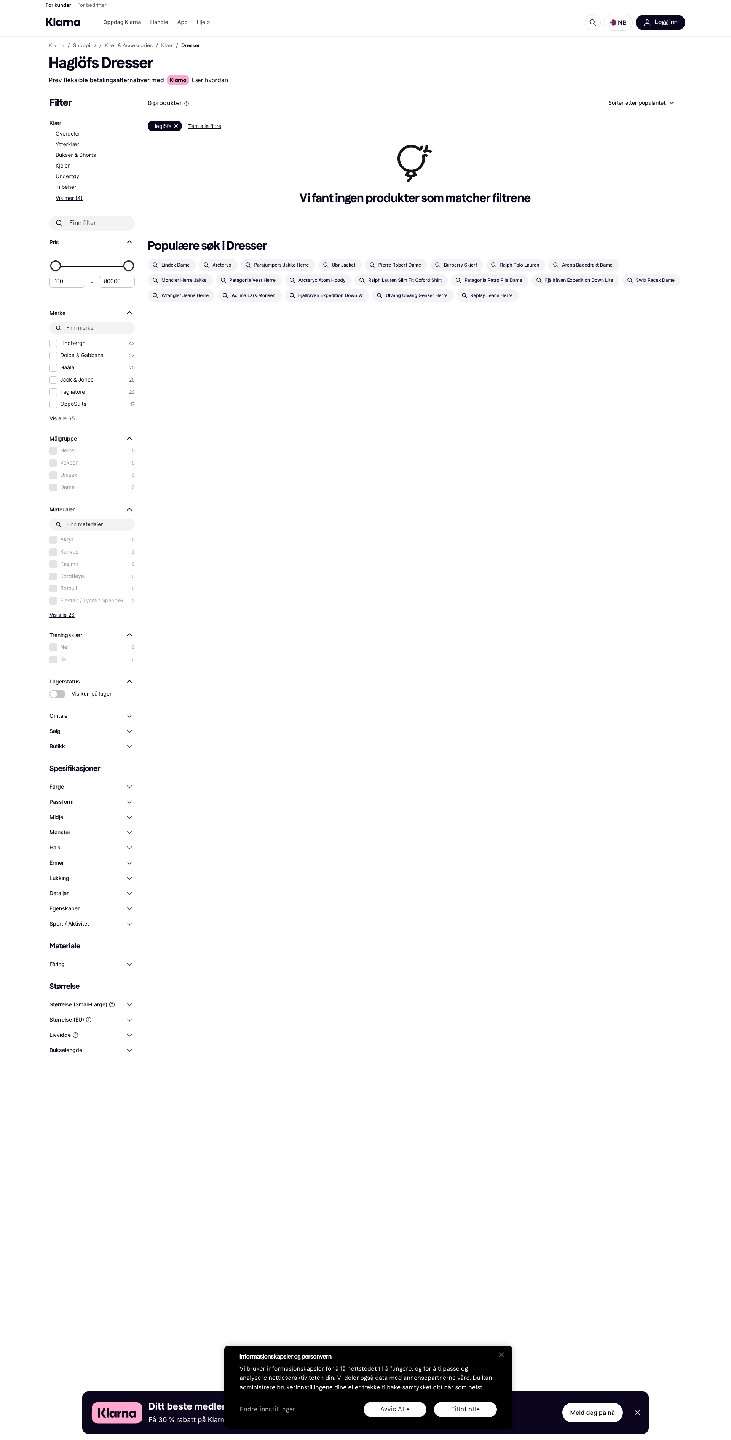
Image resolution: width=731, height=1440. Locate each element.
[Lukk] (501, 1354)
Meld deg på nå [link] (592, 1412)
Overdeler (68, 134)
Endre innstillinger (267, 1409)
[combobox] (640, 103)
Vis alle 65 (62, 418)
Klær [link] (167, 46)
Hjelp (203, 22)
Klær (55, 123)
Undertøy (67, 176)
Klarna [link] (56, 46)
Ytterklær (67, 144)
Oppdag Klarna (122, 22)
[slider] (55, 265)
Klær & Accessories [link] (129, 46)
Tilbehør (66, 187)
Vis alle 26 (62, 614)
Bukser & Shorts (76, 155)
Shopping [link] (84, 46)
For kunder (58, 5)
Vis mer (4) (69, 198)
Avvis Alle (395, 1409)
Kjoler (63, 166)
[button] (618, 22)
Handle (159, 22)
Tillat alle (465, 1409)
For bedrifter (92, 5)
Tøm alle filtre (204, 126)
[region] (368, 1387)
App (182, 22)
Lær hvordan (210, 80)
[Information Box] (186, 103)
